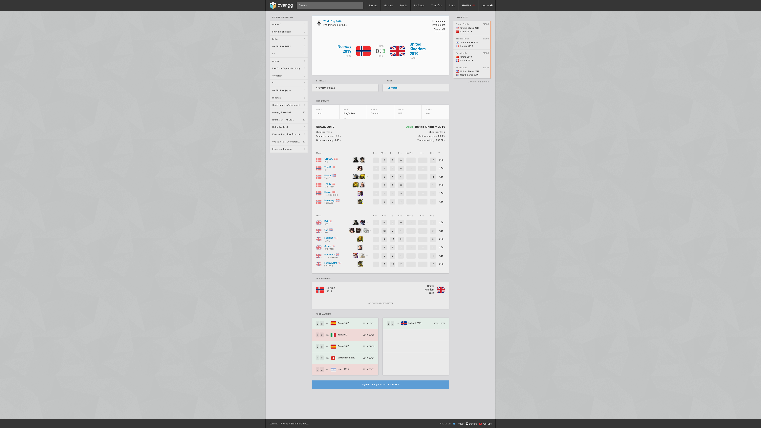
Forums (373, 5)
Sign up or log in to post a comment (380, 384)
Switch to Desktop (300, 423)
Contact (274, 423)
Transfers (436, 5)
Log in (485, 5)
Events (403, 5)
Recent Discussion (282, 18)
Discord (473, 423)
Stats (452, 5)
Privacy (284, 423)
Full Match (392, 88)
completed (462, 18)
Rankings (419, 5)
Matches (388, 5)
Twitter (460, 423)
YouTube (487, 423)
